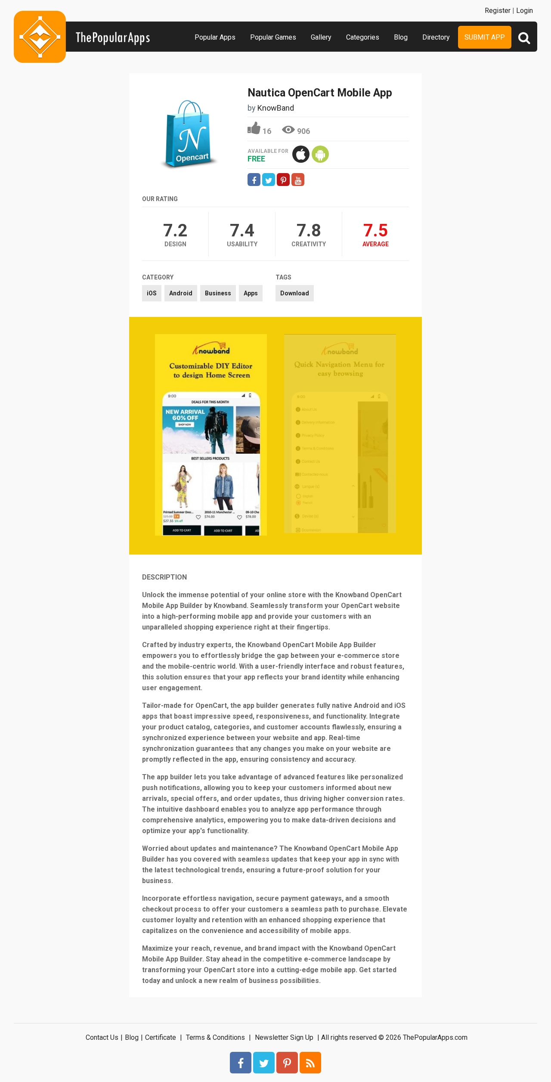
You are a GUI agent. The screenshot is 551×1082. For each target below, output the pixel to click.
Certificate (160, 1037)
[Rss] (310, 1062)
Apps (251, 293)
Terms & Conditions (215, 1037)
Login (524, 10)
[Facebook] (240, 1062)
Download (294, 293)
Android (180, 293)
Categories (362, 37)
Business (218, 293)
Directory (436, 37)
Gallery (321, 37)
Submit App (484, 37)
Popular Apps (215, 37)
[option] (211, 435)
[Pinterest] (287, 1062)
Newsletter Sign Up (284, 1037)
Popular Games (273, 37)
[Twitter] (264, 1062)
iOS (152, 293)
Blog (401, 37)
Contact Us (102, 1037)
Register (498, 10)
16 (267, 131)
